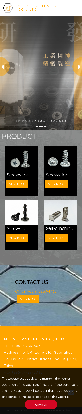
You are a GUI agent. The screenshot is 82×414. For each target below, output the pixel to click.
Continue (41, 404)
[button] (77, 66)
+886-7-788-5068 (27, 346)
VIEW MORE (28, 299)
